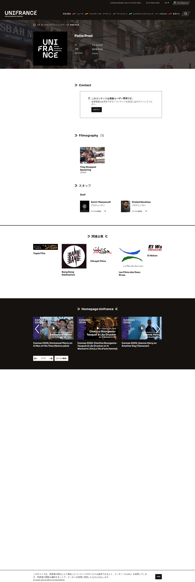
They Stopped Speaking (88, 168)
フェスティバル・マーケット (100, 14)
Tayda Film (39, 253)
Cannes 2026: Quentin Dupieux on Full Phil (141, 344)
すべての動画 (61, 358)
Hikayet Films (98, 261)
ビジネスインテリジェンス (143, 14)
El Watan (152, 255)
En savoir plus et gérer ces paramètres (49, 580)
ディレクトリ (122, 14)
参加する (176, 14)
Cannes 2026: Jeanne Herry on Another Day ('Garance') (94, 344)
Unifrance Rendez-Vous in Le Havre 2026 (125, 3)
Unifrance (163, 14)
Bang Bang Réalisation (68, 273)
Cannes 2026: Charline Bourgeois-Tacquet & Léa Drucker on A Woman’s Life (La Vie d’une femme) (53, 346)
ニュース (80, 14)
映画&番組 (67, 14)
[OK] (158, 577)
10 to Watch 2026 (153, 3)
